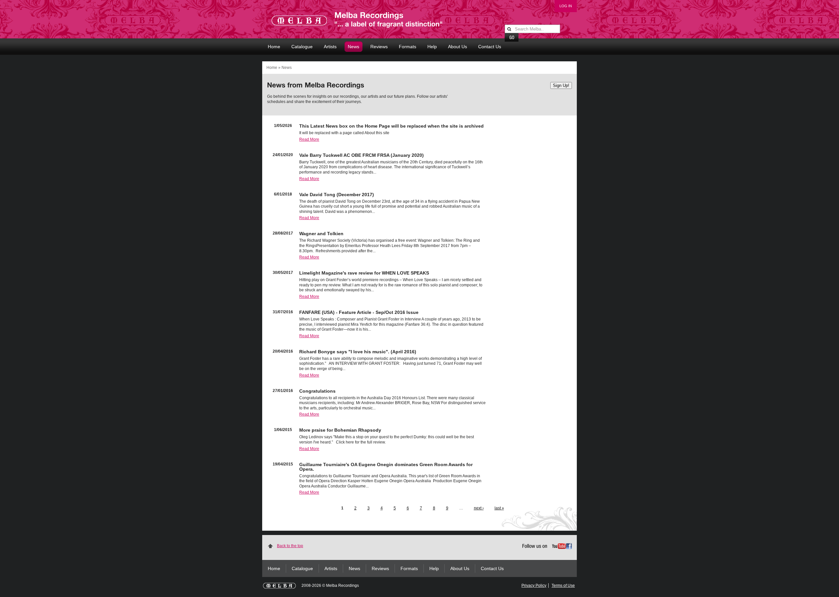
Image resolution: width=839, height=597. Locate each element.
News (353, 46)
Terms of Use (563, 585)
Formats (407, 46)
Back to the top (290, 546)
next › (479, 508)
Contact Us (489, 46)
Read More (309, 139)
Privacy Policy (533, 585)
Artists (330, 46)
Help (432, 46)
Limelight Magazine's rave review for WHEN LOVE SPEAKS (364, 273)
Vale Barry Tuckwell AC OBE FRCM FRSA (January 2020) (361, 155)
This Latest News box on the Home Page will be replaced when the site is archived (391, 126)
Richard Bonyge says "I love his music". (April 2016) (357, 351)
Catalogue (302, 46)
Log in (565, 6)
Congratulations (317, 391)
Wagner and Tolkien (321, 233)
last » (499, 508)
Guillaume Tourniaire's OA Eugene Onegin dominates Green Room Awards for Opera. (386, 467)
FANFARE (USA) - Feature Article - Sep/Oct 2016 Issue (359, 312)
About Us (457, 46)
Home (274, 46)
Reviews (379, 46)
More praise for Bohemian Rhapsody (340, 430)
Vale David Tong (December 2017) (336, 194)
